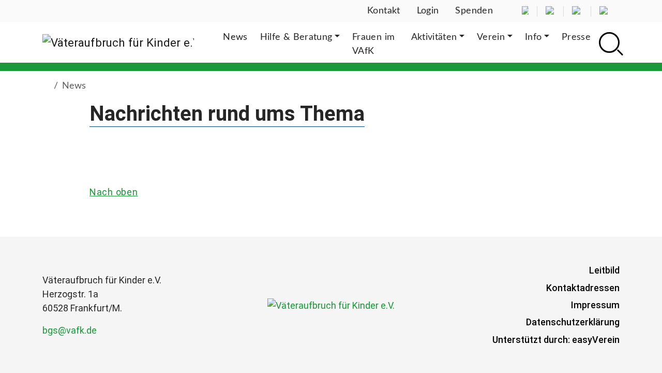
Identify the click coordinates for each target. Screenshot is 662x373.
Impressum (595, 304)
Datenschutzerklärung (573, 322)
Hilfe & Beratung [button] (296, 37)
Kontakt (383, 11)
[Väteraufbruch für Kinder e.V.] (118, 42)
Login (428, 11)
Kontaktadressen (583, 287)
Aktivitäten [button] (434, 37)
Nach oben (113, 192)
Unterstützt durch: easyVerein (556, 339)
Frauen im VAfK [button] (373, 44)
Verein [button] (491, 37)
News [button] (235, 37)
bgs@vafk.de (69, 330)
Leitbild (604, 270)
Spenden (474, 11)
